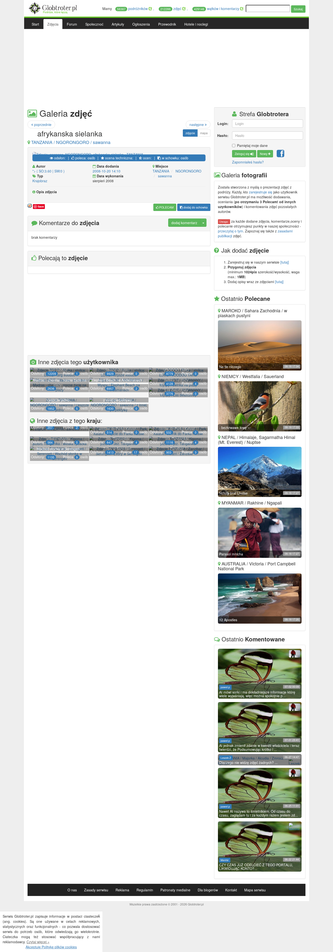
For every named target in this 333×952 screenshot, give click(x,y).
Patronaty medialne (175, 889)
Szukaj (298, 9)
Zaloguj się (242, 154)
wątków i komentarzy (217, 8)
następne (197, 124)
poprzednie (42, 124)
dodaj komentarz (184, 222)
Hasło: (222, 135)
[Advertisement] (166, 68)
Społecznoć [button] (94, 24)
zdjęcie (190, 133)
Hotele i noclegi (196, 24)
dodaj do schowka (195, 207)
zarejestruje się (260, 192)
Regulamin (145, 889)
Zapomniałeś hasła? (248, 162)
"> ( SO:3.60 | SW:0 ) (48, 171)
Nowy (264, 154)
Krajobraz (39, 180)
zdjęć (171, 8)
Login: (222, 123)
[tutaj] (284, 262)
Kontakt (231, 889)
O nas (72, 889)
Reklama (122, 889)
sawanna (165, 175)
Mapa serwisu (255, 889)
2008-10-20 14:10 (106, 171)
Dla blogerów (208, 889)
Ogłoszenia (141, 24)
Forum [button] (72, 24)
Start (35, 24)
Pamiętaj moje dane (252, 145)
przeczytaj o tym (230, 230)
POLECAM (166, 207)
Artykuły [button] (118, 24)
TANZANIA (161, 171)
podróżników (133, 8)
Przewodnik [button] (167, 24)
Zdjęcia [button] (53, 24)
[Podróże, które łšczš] (53, 7)
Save (41, 206)
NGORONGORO (188, 171)
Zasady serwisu (96, 889)
